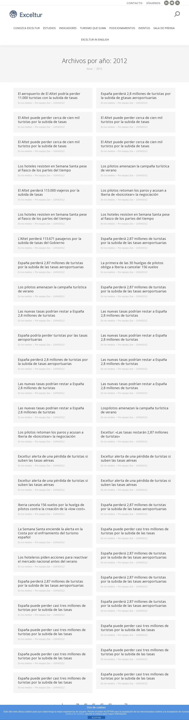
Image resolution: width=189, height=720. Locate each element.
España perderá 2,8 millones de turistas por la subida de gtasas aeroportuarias (136, 95)
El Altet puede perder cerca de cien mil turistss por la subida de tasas (131, 119)
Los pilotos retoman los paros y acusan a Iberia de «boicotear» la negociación (133, 192)
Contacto (134, 3)
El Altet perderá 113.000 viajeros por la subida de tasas (48, 192)
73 (125, 704)
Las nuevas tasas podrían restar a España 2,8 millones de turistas (51, 313)
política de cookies (75, 714)
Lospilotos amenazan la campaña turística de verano (134, 410)
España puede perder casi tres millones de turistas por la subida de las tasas (135, 531)
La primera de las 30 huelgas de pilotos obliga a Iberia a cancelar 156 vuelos (132, 265)
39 (77, 704)
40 (85, 704)
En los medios (25, 103)
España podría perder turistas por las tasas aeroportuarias (52, 337)
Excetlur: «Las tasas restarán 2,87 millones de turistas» (134, 434)
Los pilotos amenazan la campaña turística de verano (135, 168)
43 (110, 704)
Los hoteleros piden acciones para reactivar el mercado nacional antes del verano (53, 559)
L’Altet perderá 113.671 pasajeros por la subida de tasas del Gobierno (49, 240)
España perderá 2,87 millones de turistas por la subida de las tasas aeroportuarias (133, 240)
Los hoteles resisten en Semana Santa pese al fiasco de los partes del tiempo (52, 168)
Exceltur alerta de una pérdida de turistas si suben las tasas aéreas (53, 458)
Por (42, 103)
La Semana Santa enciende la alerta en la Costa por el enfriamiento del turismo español (50, 533)
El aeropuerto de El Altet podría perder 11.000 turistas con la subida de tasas (49, 95)
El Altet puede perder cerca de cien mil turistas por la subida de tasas (49, 119)
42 (101, 704)
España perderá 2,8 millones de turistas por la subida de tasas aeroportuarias (53, 361)
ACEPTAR (96, 717)
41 (93, 704)
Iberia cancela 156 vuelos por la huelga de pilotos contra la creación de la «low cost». (51, 507)
